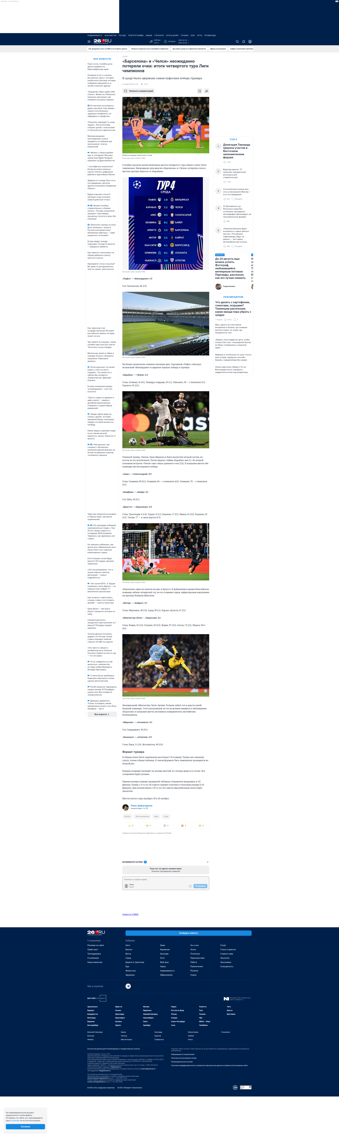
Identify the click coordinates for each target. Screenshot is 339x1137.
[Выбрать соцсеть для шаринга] (206, 91)
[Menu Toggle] (89, 41)
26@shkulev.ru (116, 1067)
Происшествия (197, 958)
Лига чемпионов (142, 816)
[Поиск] (237, 41)
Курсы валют (172, 35)
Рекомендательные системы (182, 1062)
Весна (128, 954)
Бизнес (129, 949)
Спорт (166, 816)
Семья (193, 975)
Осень (193, 949)
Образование (166, 975)
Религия (194, 971)
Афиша (149, 35)
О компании (93, 958)
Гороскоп (159, 35)
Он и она (194, 945)
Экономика (225, 962)
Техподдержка (94, 954)
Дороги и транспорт (135, 962)
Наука (163, 966)
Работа (193, 962)
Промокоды (210, 35)
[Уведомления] (243, 41)
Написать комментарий (141, 91)
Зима (162, 945)
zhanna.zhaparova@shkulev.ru (98, 1078)
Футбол (127, 816)
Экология (224, 958)
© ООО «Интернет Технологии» (129, 1088)
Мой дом (164, 962)
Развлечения (196, 966)
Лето (162, 958)
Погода (122, 35)
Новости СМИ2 (130, 914)
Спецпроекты (226, 966)
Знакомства (111, 35)
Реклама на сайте (95, 945)
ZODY (193, 35)
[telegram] (128, 986)
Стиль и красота (228, 949)
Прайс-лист (92, 949)
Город (128, 958)
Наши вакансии (94, 962)
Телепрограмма (136, 35)
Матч (156, 816)
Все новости (102, 58)
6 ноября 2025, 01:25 (130, 84)
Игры (199, 35)
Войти (132, 887)
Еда (127, 966)
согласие (15, 1120)
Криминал (165, 949)
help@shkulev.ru (105, 1071)
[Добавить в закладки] (199, 91)
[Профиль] (250, 41)
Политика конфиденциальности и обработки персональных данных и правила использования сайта (209, 1065)
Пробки (184, 35)
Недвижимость (94, 35)
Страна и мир (226, 954)
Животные (131, 971)
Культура (164, 954)
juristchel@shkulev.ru (148, 1069)
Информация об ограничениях (182, 1054)
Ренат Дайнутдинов (141, 805)
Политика (195, 954)
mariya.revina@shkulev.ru (96, 1082)
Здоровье (130, 975)
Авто (128, 945)
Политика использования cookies (184, 1058)
